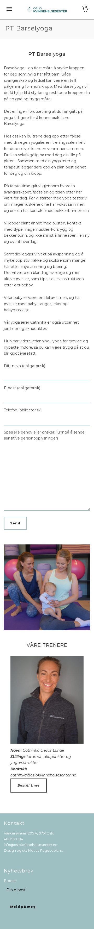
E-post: (10, 880)
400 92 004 (13, 839)
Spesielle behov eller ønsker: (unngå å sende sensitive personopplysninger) (44, 435)
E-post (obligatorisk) (22, 388)
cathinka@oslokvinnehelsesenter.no (43, 775)
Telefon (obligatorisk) (23, 410)
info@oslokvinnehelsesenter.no (30, 845)
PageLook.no (51, 850)
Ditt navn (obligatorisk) (24, 365)
